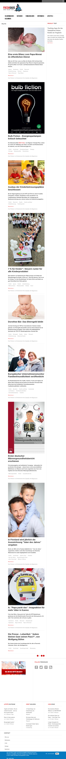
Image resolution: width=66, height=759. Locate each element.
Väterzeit (19, 71)
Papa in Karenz (18, 622)
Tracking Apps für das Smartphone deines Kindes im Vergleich (55, 30)
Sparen (14, 284)
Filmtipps (32, 149)
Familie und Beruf (28, 202)
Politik (21, 69)
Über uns (7, 737)
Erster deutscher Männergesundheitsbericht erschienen (21, 458)
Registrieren (34, 78)
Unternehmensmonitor (13, 392)
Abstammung (32, 648)
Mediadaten (7, 740)
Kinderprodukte (20, 285)
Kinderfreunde (29, 620)
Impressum (7, 749)
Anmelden (27, 78)
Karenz (10, 69)
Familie (20, 202)
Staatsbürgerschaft (24, 648)
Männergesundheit (12, 473)
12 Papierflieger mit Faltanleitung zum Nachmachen (30, 710)
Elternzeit (31, 334)
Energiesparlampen (24, 149)
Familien (22, 392)
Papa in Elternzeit (12, 73)
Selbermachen (9, 16)
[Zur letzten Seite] (44, 656)
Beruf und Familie (22, 336)
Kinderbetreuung (12, 71)
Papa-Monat (21, 73)
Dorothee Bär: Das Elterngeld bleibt (25, 322)
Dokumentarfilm (17, 151)
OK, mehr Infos (10, 758)
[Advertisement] (44, 6)
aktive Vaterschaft (12, 559)
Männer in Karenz (22, 559)
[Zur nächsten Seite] (41, 656)
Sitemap (6, 746)
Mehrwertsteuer (11, 285)
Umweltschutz (26, 151)
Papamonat (25, 71)
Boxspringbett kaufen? (9, 722)
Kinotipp (10, 151)
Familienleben (30, 16)
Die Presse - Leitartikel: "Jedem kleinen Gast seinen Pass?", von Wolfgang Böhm (24, 636)
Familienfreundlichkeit (21, 390)
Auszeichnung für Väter (22, 557)
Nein (57, 753)
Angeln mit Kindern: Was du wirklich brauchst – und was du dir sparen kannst (10, 710)
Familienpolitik (21, 203)
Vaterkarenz (15, 69)
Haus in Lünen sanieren (9, 717)
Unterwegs (40, 16)
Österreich (26, 69)
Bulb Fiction (22, 142)
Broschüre (15, 389)
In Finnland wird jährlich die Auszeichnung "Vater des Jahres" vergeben (24, 542)
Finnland (30, 555)
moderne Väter (23, 555)
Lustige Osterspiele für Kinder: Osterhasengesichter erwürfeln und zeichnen (54, 724)
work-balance (11, 390)
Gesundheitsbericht (27, 473)
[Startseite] (12, 8)
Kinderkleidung (26, 284)
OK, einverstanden (50, 753)
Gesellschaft (15, 149)
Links (6, 743)
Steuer (31, 285)
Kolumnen (8, 19)
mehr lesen (49, 42)
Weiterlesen (11, 75)
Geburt (25, 334)
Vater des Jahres (12, 557)
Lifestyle (50, 16)
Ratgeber (19, 16)
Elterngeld (15, 334)
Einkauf (27, 285)
